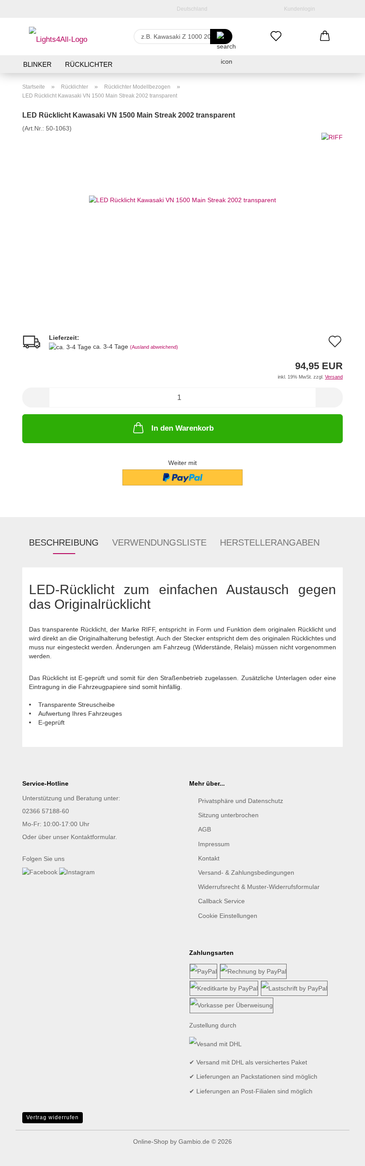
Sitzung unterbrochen (228, 815)
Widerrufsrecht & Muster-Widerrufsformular (259, 886)
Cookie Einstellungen (227, 915)
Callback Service (221, 901)
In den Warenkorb (182, 428)
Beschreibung (64, 542)
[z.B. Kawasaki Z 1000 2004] (221, 36)
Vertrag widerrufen (52, 1117)
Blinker (37, 64)
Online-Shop (150, 1141)
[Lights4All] (58, 36)
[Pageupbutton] (340, 1152)
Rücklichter (89, 64)
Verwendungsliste (159, 542)
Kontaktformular (93, 836)
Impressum (214, 844)
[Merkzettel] (275, 36)
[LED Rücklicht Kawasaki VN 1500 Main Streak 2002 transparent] (182, 199)
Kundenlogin (298, 9)
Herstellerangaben (270, 542)
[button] (324, 36)
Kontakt (208, 858)
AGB (204, 829)
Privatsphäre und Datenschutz (240, 800)
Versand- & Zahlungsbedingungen (246, 872)
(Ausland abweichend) (154, 347)
